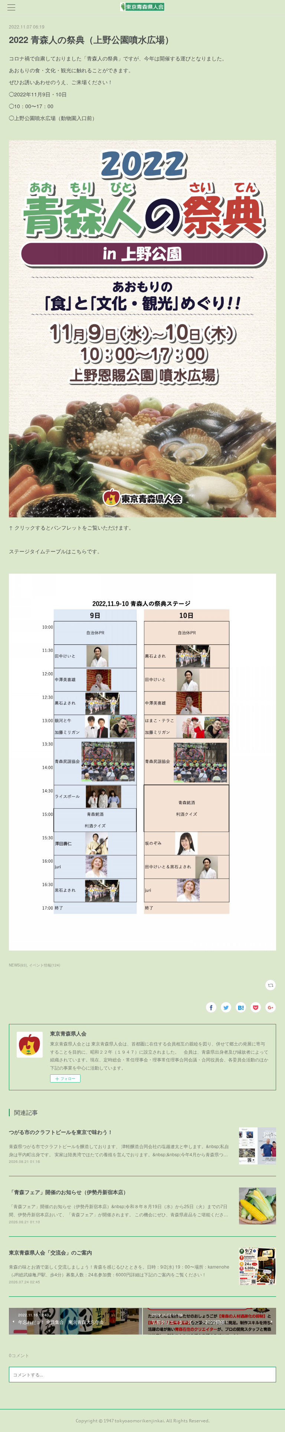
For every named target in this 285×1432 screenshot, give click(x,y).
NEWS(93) (18, 965)
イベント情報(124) (44, 965)
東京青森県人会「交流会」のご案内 (50, 1252)
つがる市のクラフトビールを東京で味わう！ (61, 1132)
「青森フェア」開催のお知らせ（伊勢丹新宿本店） (68, 1192)
